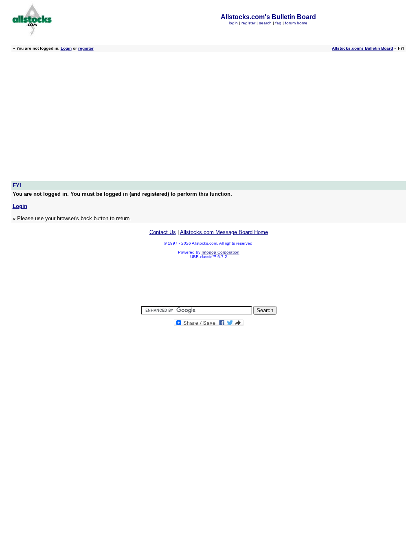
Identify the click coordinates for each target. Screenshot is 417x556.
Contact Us (162, 232)
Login (66, 48)
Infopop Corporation (220, 252)
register (248, 23)
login (233, 23)
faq (278, 23)
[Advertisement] (208, 120)
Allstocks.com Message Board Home (224, 232)
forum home (296, 23)
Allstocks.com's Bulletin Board (362, 48)
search (265, 23)
